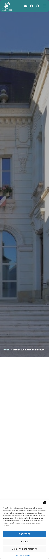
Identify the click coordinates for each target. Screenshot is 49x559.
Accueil (6, 350)
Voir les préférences (24, 549)
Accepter (24, 534)
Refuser (24, 541)
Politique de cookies (23, 555)
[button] (45, 503)
